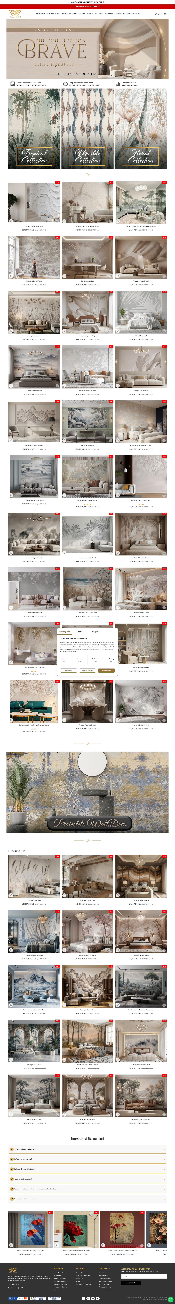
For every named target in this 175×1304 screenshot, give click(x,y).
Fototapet (40, 14)
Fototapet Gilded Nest (34, 900)
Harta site (79, 1278)
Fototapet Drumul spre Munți (141, 1065)
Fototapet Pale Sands (34, 1065)
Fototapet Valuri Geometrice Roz (140, 445)
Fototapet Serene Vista (87, 1010)
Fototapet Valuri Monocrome (34, 226)
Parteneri (109, 14)
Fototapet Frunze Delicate (34, 612)
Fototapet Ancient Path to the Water (34, 1010)
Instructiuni (120, 14)
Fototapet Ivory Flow (87, 445)
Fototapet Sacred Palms (34, 281)
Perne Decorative (69, 14)
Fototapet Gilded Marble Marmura (87, 500)
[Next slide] (164, 1235)
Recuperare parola (106, 1281)
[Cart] (165, 14)
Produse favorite (105, 1287)
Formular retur (59, 1273)
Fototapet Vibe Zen (87, 281)
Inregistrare (103, 1275)
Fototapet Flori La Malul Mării (87, 612)
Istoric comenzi (104, 1284)
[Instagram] (88, 1298)
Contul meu (103, 1273)
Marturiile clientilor (60, 1284)
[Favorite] (159, 14)
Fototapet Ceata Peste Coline (34, 500)
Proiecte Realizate (95, 14)
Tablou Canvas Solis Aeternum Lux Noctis (76, 1250)
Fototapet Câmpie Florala (141, 612)
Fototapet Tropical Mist (140, 336)
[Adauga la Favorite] (57, 221)
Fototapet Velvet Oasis (34, 1119)
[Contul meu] (162, 14)
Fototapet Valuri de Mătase (87, 725)
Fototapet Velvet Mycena (141, 900)
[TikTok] (98, 1298)
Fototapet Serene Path (87, 1119)
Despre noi (58, 1275)
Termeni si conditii (60, 1278)
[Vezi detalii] (11, 221)
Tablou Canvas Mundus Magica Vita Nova (30, 1250)
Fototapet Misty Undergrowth (34, 955)
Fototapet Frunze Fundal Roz (140, 500)
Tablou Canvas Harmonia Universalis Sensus (122, 1250)
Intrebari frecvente (83, 1275)
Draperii (81, 14)
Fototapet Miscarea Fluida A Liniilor (87, 226)
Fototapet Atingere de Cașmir (87, 336)
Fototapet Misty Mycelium (87, 955)
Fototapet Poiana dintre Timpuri (87, 1065)
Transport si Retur (105, 1278)
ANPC (78, 1281)
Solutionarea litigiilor (83, 1284)
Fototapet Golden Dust (87, 900)
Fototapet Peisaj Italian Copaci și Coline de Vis (141, 226)
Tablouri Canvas (53, 14)
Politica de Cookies (61, 1287)
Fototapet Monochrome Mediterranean (140, 1010)
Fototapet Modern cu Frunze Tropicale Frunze (34, 725)
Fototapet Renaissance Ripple (34, 667)
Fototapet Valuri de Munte (34, 390)
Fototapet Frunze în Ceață (87, 558)
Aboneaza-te (131, 1283)
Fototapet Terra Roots (34, 336)
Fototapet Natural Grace (141, 955)
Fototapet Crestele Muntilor (34, 445)
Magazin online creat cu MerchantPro (155, 1299)
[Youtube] (93, 1298)
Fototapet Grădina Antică (141, 667)
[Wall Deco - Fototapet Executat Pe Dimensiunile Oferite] (15, 14)
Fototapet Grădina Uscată (141, 558)
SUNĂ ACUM (99, 2)
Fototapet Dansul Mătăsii (141, 281)
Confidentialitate (60, 1281)
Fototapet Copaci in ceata (34, 558)
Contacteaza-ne (133, 14)
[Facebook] (83, 1298)
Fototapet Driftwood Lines (141, 725)
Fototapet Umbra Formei (141, 390)
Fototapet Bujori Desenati (87, 390)
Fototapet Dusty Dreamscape (140, 1119)
